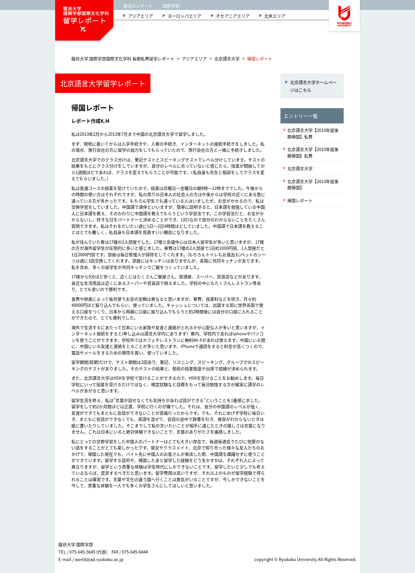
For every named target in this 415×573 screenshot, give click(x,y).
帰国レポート (300, 200)
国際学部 (170, 6)
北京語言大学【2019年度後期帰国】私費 (312, 133)
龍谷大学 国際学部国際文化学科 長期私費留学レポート (122, 58)
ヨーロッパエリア (184, 16)
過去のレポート (138, 6)
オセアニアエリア (233, 16)
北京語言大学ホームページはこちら (313, 86)
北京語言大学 (227, 58)
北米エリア (274, 16)
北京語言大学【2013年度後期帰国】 (312, 184)
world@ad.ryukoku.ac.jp (99, 559)
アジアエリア (140, 16)
